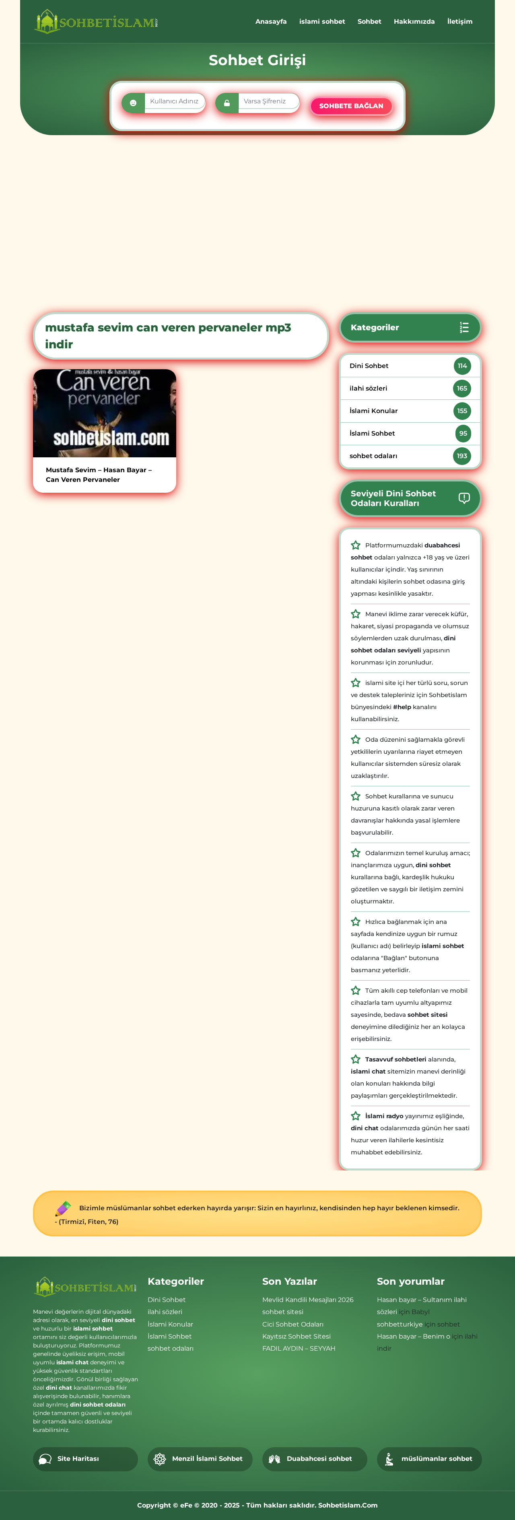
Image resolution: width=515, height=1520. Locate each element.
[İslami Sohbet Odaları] (96, 21)
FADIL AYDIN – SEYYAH (299, 1348)
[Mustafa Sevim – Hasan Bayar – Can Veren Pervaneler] (104, 413)
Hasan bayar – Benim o (413, 1336)
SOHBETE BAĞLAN (351, 106)
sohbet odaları (408, 456)
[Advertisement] (257, 223)
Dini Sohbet (408, 366)
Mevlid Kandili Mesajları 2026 (308, 1300)
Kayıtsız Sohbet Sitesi (296, 1336)
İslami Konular (408, 411)
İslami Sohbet (408, 433)
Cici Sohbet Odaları (292, 1324)
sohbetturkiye (400, 1324)
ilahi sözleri (408, 388)
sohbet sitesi (282, 1312)
